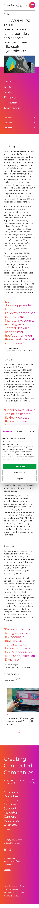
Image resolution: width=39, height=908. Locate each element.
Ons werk (11, 792)
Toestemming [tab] (7, 431)
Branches (11, 796)
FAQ (7, 829)
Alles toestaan (19, 466)
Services (10, 804)
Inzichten (11, 812)
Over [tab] (32, 431)
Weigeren (19, 478)
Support (10, 808)
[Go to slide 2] (19, 732)
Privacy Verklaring (11, 889)
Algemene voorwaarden (14, 893)
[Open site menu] (32, 5)
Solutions (11, 800)
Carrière (10, 816)
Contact (7, 870)
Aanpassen (18, 472)
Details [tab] (19, 431)
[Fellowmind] (9, 5)
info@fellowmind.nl (14, 843)
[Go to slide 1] (18, 732)
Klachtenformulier (11, 896)
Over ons (11, 825)
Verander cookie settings (14, 886)
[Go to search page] (25, 5)
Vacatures (11, 820)
